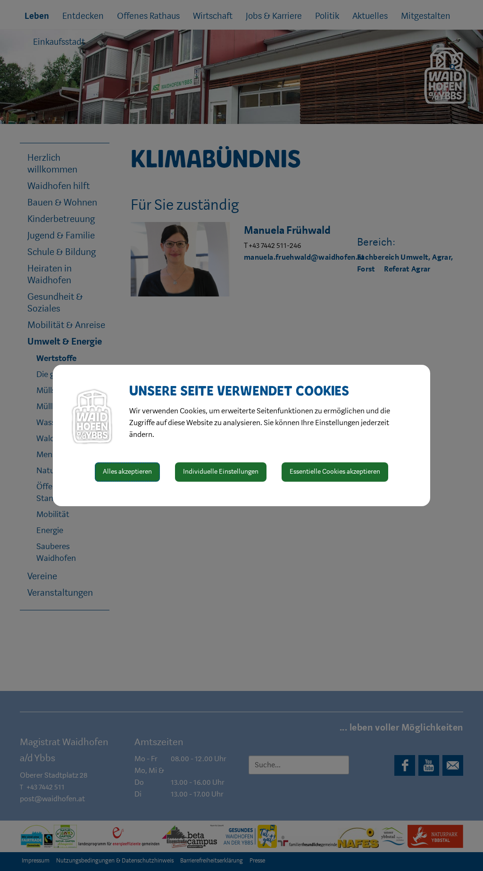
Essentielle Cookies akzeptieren (335, 471)
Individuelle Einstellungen (220, 471)
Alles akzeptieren (127, 471)
